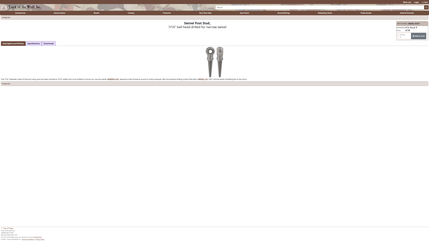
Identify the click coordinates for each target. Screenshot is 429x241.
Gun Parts (244, 13)
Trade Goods (366, 13)
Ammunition (59, 13)
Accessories (20, 13)
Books (96, 13)
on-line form (37, 237)
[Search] (426, 7)
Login (416, 2)
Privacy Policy (39, 239)
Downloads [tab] (49, 43)
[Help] (411, 27)
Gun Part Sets (205, 13)
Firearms (167, 13)
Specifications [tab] (33, 43)
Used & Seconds (407, 13)
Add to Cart (419, 36)
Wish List (407, 2)
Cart (425, 2)
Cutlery (131, 13)
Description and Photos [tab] (13, 43)
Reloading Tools (325, 13)
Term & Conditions (28, 239)
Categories (6, 17)
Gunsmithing (283, 13)
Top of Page (8, 228)
